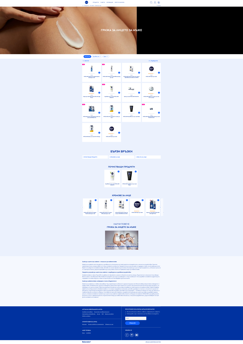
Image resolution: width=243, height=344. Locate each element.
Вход (83, 333)
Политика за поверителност (101, 311)
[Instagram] (132, 335)
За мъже (92, 5)
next (160, 207)
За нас (98, 314)
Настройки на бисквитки (88, 314)
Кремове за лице (115, 157)
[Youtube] (136, 335)
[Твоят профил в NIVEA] (155, 2)
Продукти (96, 2)
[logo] (86, 3)
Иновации (110, 2)
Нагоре (159, 5)
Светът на (119, 2)
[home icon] (82, 5)
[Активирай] (159, 2)
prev (82, 207)
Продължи (132, 323)
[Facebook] (127, 335)
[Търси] (151, 2)
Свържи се (128, 330)
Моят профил (86, 330)
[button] (99, 73)
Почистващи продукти (90, 157)
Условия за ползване (87, 311)
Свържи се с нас (109, 324)
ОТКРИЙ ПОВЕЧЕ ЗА (89, 321)
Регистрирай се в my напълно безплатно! (140, 309)
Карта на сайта (109, 314)
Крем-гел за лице (141, 157)
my (88, 333)
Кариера (84, 324)
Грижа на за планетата (96, 324)
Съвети (102, 2)
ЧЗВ (103, 314)
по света (86, 316)
